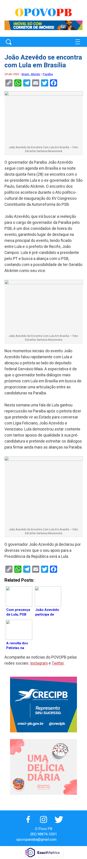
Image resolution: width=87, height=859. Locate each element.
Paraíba (48, 74)
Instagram (39, 663)
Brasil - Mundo (31, 74)
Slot (60, 839)
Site (67, 839)
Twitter (58, 663)
